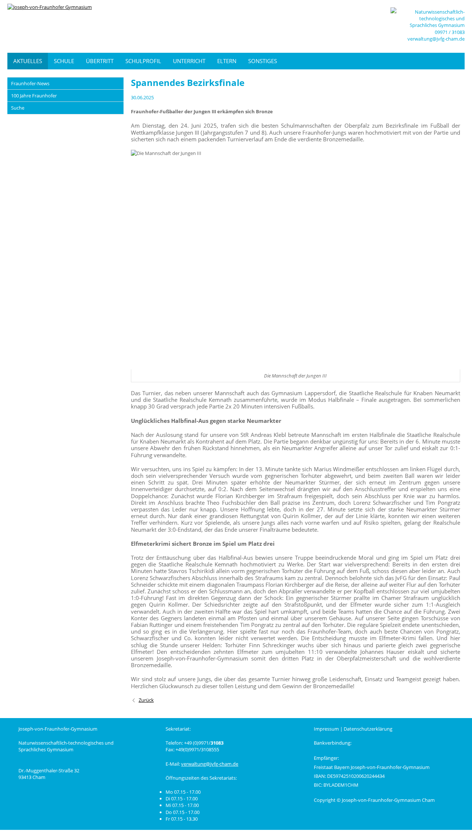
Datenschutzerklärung (368, 728)
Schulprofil (143, 61)
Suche (17, 107)
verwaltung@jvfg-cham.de (436, 38)
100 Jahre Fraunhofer (34, 95)
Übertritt (100, 61)
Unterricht (189, 61)
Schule (64, 61)
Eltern (226, 61)
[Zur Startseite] (62, 26)
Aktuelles (27, 61)
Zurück (146, 700)
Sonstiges (262, 61)
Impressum (326, 728)
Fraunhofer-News (30, 83)
